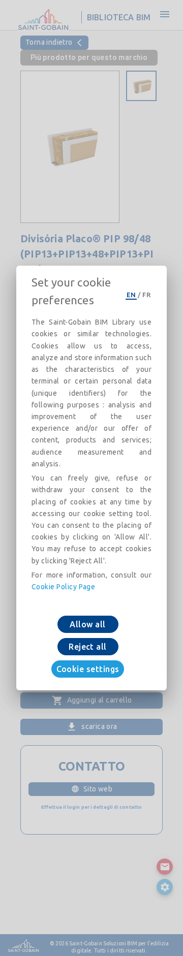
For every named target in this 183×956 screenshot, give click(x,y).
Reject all (88, 646)
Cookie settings (87, 669)
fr (146, 294)
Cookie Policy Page (63, 587)
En (131, 294)
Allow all (87, 624)
